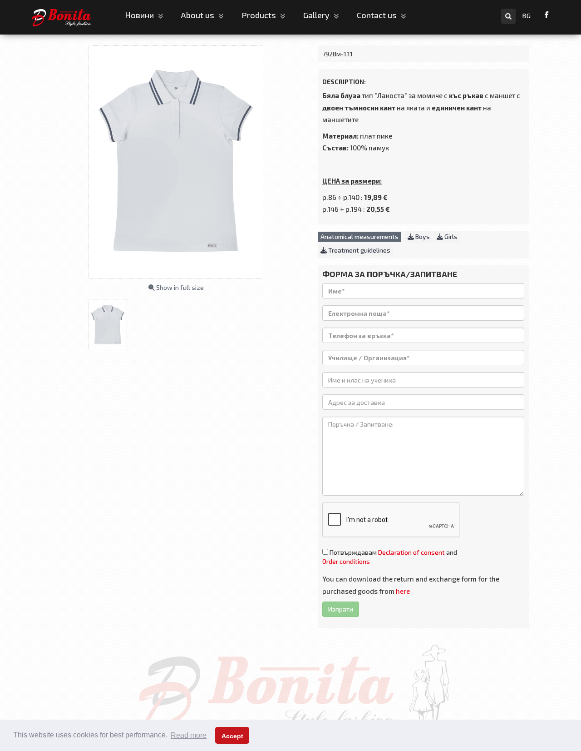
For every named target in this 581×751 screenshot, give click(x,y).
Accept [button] (232, 736)
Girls (450, 236)
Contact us (378, 15)
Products (259, 15)
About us (198, 15)
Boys (422, 236)
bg (526, 16)
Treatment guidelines (358, 250)
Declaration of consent (411, 552)
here (403, 591)
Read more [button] (189, 735)
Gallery (317, 15)
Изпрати (340, 609)
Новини (140, 15)
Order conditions (346, 561)
